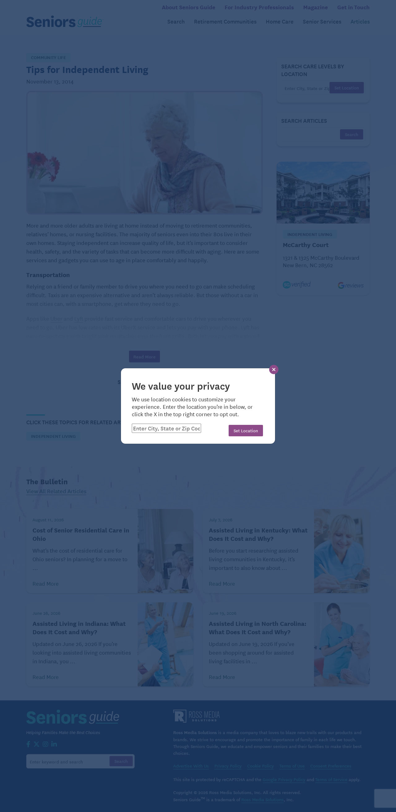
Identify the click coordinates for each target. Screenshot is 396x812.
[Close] (273, 369)
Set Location (246, 430)
